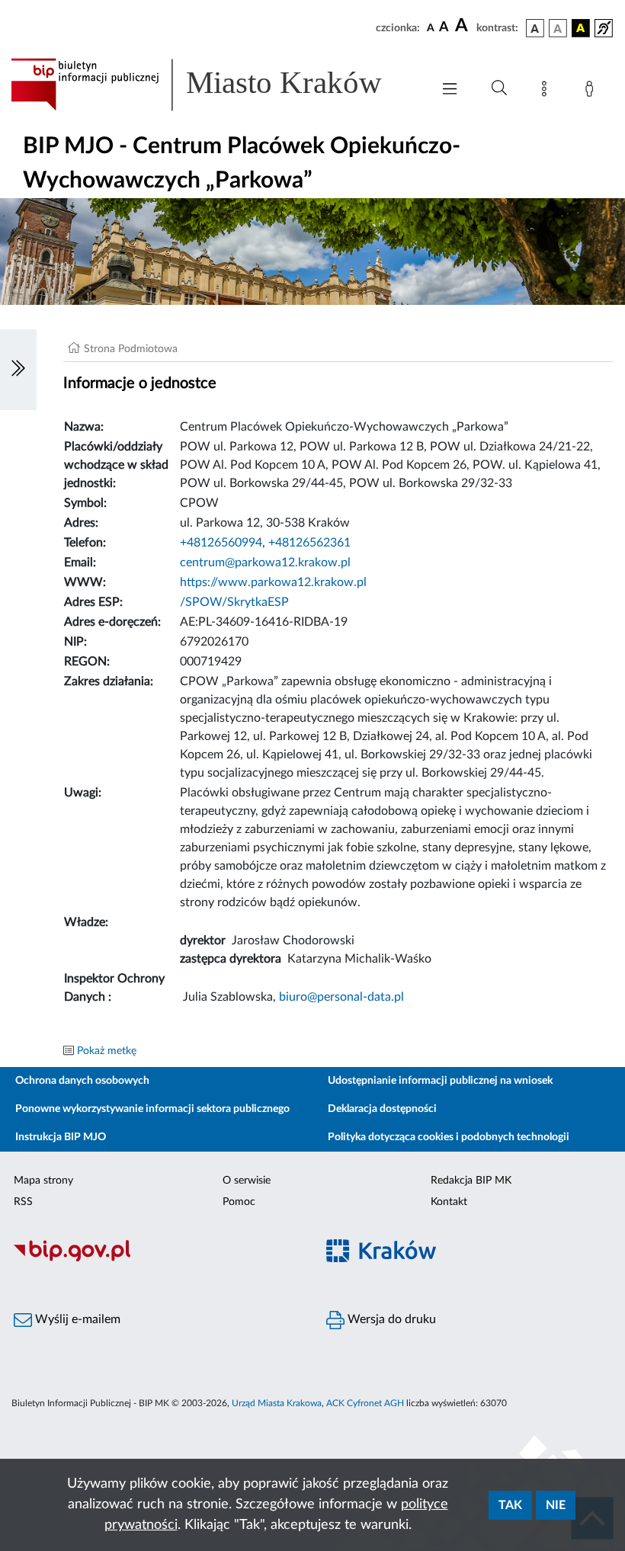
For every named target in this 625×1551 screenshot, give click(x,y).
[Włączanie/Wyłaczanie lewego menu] (18, 369)
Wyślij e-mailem (76, 1319)
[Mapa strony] (547, 91)
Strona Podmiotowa (131, 349)
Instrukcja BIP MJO (60, 1137)
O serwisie (247, 1180)
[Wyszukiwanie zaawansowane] (499, 88)
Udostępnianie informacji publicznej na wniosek (440, 1080)
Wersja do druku (390, 1319)
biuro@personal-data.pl (341, 997)
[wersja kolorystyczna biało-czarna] (558, 28)
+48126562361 (309, 543)
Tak (510, 1505)
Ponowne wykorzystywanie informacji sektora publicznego (152, 1109)
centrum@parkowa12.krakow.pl (265, 562)
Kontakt (449, 1202)
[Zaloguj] (592, 91)
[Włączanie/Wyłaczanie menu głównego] (449, 90)
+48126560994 (221, 543)
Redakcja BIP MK (471, 1180)
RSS (23, 1202)
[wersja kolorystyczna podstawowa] (535, 28)
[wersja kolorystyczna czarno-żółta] (581, 28)
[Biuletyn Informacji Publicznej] (156, 1260)
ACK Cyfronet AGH (365, 1403)
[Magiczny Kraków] (469, 1260)
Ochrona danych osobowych (82, 1080)
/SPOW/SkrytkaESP (234, 602)
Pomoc (239, 1202)
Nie (556, 1505)
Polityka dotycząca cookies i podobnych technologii (448, 1137)
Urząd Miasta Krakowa (277, 1403)
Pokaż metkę (106, 1051)
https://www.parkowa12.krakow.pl (273, 582)
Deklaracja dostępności (382, 1109)
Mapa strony (43, 1180)
